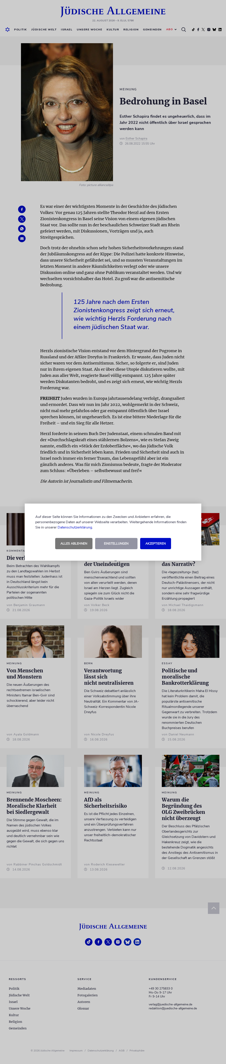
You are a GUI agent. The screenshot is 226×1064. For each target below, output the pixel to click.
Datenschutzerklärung (75, 527)
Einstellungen (116, 543)
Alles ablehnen (73, 543)
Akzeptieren (155, 543)
